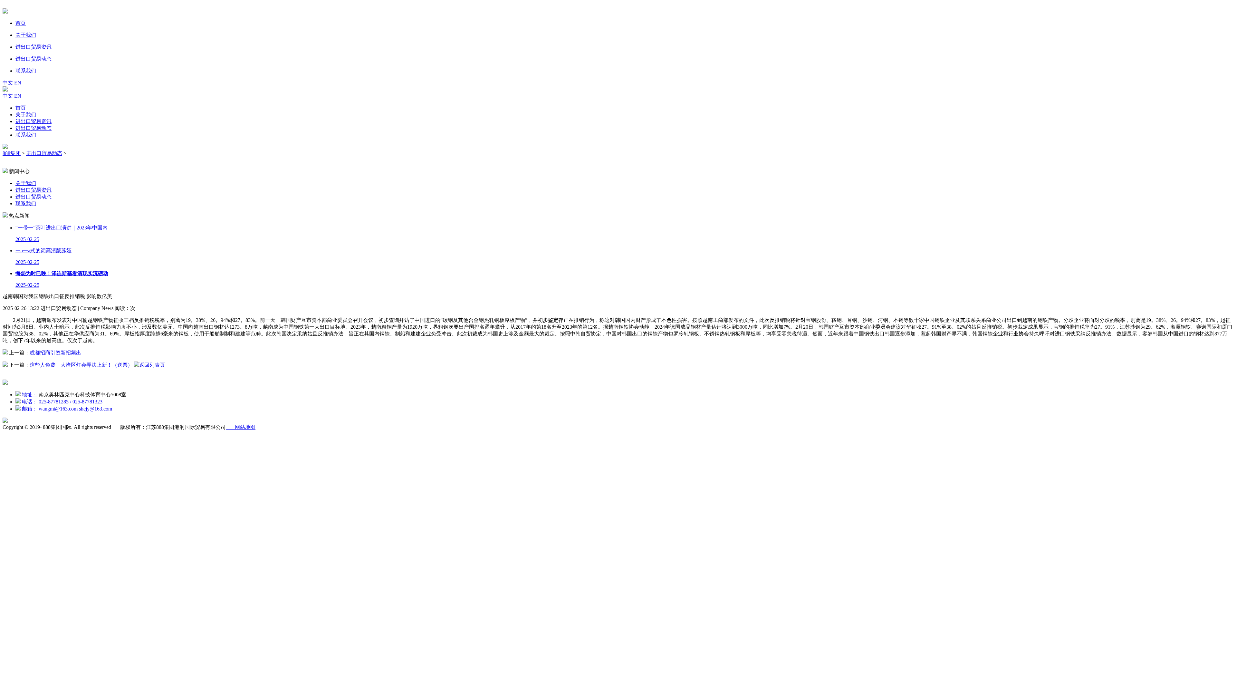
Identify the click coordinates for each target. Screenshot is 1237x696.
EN (17, 82)
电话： (29, 401)
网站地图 (240, 427)
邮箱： (29, 408)
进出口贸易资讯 (33, 121)
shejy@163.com (95, 408)
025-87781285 (55, 401)
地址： (29, 394)
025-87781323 (87, 401)
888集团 (12, 153)
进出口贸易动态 (33, 128)
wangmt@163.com (58, 408)
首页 (20, 108)
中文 (8, 82)
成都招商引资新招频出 (55, 352)
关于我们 (25, 114)
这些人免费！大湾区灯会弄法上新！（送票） (81, 365)
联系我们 (25, 135)
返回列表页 (152, 365)
